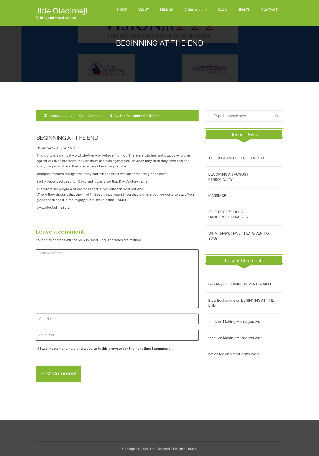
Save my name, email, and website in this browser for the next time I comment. (105, 349)
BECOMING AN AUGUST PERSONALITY (228, 177)
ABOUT (143, 10)
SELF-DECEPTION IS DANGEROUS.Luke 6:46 (228, 214)
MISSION (167, 10)
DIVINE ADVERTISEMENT (252, 284)
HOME (122, 10)
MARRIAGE (217, 195)
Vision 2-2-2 (194, 10)
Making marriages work (243, 321)
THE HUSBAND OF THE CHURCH (236, 158)
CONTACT (269, 10)
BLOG (222, 10)
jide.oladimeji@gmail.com (139, 116)
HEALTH (244, 10)
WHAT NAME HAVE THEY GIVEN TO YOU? (238, 236)
